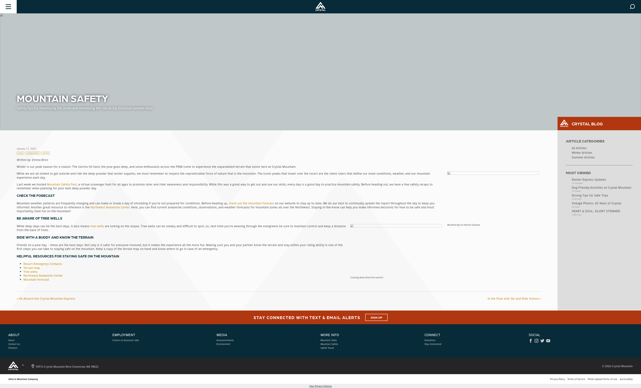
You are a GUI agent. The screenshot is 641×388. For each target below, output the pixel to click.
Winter (46, 153)
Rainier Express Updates (589, 179)
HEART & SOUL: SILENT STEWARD (596, 211)
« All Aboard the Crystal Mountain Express (46, 298)
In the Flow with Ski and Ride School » (514, 298)
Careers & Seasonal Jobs (125, 340)
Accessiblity (626, 379)
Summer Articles (583, 157)
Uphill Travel (327, 347)
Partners (13, 347)
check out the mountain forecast (251, 203)
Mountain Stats (328, 340)
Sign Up (376, 317)
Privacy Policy (557, 379)
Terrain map (31, 267)
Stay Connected (432, 344)
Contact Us (14, 344)
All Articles (579, 148)
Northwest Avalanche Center (110, 207)
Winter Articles (582, 152)
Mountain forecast (36, 279)
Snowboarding (32, 153)
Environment (223, 344)
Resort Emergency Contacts (42, 263)
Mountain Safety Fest (62, 184)
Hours (11, 340)
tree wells (97, 226)
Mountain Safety (329, 344)
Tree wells (30, 271)
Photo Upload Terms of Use (602, 379)
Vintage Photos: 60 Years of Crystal (596, 203)
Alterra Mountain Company (23, 379)
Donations (430, 340)
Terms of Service (576, 379)
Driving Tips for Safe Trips (590, 195)
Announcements (225, 340)
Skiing (20, 153)
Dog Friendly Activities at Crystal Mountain (601, 187)
